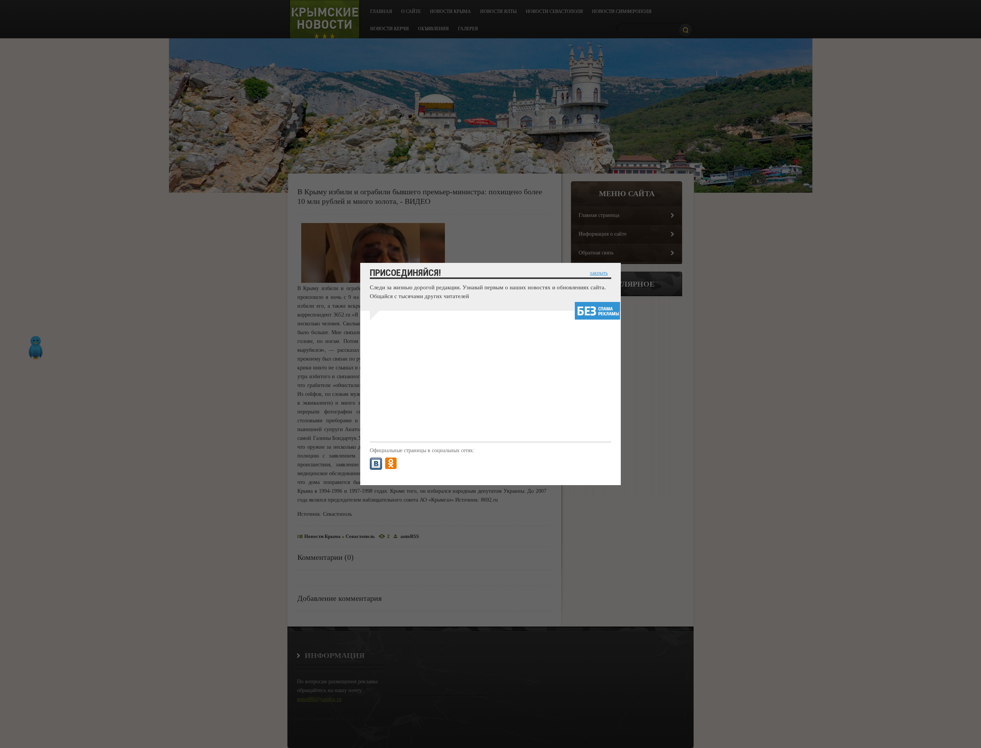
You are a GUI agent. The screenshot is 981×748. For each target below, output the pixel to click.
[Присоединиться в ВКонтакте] (376, 464)
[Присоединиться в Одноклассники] (391, 464)
